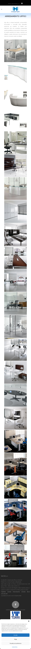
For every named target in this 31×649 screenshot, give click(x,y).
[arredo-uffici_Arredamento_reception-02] (15, 96)
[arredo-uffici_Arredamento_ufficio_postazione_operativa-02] (15, 165)
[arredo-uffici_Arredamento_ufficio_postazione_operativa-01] (15, 142)
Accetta (15, 635)
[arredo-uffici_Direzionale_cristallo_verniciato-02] (15, 234)
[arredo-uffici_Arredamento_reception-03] (15, 119)
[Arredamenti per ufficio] (15, 50)
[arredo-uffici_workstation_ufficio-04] (15, 510)
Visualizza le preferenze (15, 643)
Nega (15, 639)
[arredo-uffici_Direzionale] (15, 257)
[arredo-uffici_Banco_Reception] (15, 188)
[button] (28, 621)
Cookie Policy (14, 646)
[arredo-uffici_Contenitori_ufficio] (15, 211)
